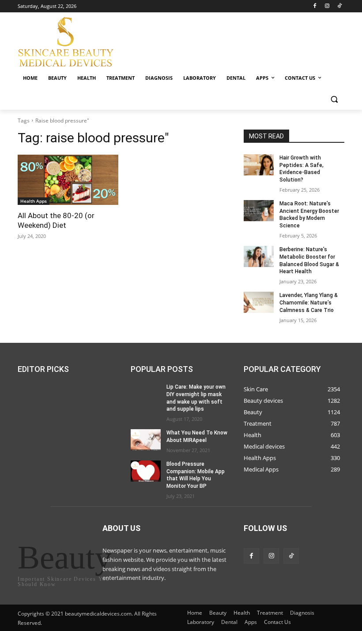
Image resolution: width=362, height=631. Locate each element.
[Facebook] (315, 6)
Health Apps (33, 201)
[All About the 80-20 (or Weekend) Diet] (68, 180)
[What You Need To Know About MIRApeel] (146, 439)
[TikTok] (339, 6)
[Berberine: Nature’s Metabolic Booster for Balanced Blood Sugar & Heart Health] (259, 256)
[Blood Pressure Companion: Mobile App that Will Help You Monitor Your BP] (146, 470)
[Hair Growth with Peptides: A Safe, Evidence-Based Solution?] (259, 164)
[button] (334, 99)
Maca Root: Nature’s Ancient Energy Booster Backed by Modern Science (309, 214)
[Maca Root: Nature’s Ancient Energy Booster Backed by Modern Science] (259, 210)
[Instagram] (327, 6)
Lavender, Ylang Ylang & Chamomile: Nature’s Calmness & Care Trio (308, 302)
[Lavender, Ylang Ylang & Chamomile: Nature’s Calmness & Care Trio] (259, 302)
